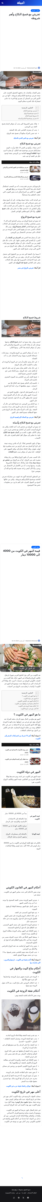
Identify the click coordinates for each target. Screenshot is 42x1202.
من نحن (18, 1193)
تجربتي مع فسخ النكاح (30, 111)
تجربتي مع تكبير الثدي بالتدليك (23, 138)
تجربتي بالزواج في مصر (26, 268)
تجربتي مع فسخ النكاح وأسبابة (27, 118)
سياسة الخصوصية (10, 1193)
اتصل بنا (24, 1193)
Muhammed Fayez (32, 68)
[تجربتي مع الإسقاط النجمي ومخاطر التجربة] (35, 177)
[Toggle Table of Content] (36, 108)
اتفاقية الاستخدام (32, 1193)
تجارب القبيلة (35, 10)
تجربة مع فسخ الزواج (30, 113)
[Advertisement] (21, 43)
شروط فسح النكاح (31, 116)
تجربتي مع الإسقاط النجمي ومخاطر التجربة (16, 177)
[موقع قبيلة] (21, 2)
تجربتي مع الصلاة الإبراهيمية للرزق (22, 417)
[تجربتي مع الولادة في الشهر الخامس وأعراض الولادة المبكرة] (35, 169)
